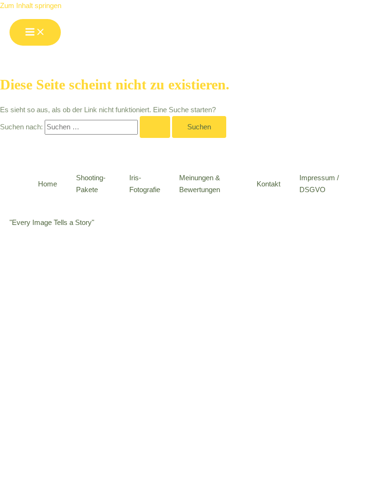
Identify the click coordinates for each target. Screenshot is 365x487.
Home (47, 184)
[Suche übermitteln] (155, 127)
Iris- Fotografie (144, 184)
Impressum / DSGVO (319, 184)
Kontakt (268, 184)
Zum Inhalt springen (30, 6)
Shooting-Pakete (91, 184)
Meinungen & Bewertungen (199, 184)
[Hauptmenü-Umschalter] (35, 32)
